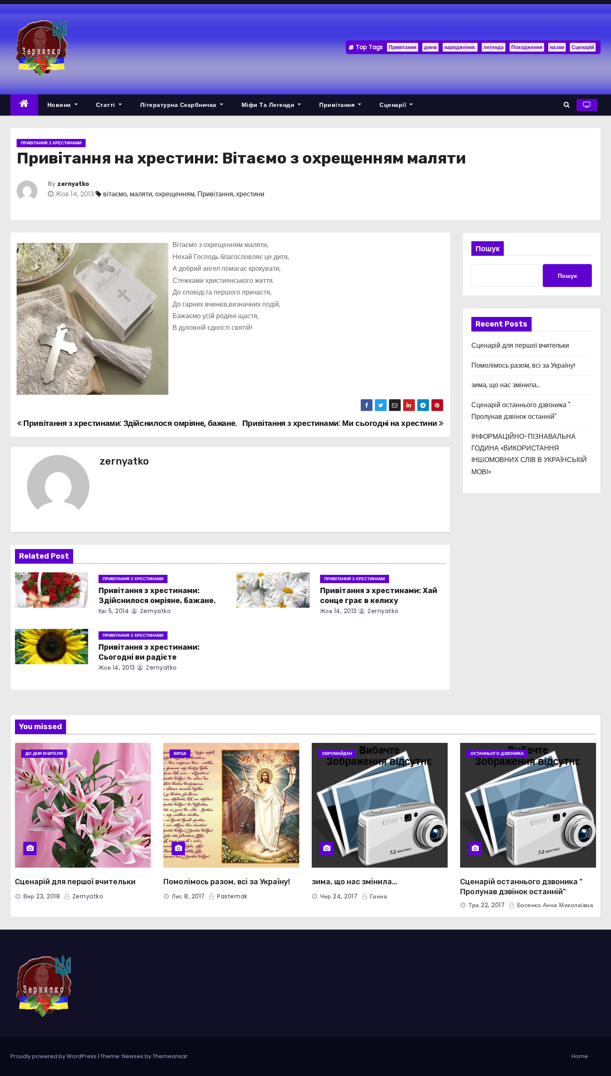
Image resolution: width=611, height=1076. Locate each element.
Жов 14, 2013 (338, 611)
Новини (60, 105)
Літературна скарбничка (179, 105)
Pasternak (231, 896)
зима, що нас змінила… (505, 385)
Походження (526, 47)
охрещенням (175, 194)
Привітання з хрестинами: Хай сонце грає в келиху (378, 595)
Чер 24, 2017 (338, 896)
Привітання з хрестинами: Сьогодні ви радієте (149, 652)
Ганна (377, 896)
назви (557, 47)
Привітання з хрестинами (51, 143)
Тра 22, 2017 (486, 905)
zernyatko (73, 184)
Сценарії (393, 105)
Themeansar (170, 1056)
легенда (493, 47)
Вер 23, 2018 (41, 896)
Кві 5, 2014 (114, 611)
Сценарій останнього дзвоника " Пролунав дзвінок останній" (521, 886)
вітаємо (115, 194)
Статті (106, 105)
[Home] (24, 105)
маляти (141, 194)
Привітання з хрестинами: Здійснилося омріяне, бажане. (129, 423)
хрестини (250, 194)
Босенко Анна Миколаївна (554, 905)
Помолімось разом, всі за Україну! (523, 365)
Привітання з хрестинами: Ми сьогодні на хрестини (340, 423)
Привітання (402, 47)
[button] (567, 104)
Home (580, 1056)
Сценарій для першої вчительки (520, 345)
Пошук (487, 248)
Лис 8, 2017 (188, 896)
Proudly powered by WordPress (54, 1056)
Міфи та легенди (268, 105)
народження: (460, 47)
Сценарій (583, 47)
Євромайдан (337, 753)
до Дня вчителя (44, 753)
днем (430, 47)
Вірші (180, 753)
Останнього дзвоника (497, 753)
